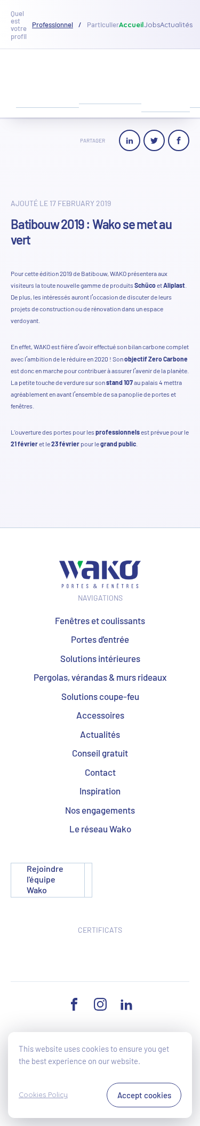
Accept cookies (144, 1095)
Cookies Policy (43, 1094)
